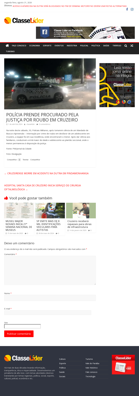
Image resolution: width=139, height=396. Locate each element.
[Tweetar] (25, 160)
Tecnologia (90, 376)
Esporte (47, 45)
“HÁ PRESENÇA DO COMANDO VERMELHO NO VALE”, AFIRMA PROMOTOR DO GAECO (52, 5)
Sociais (62, 376)
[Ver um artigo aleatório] (132, 45)
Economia (34, 45)
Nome (8, 293)
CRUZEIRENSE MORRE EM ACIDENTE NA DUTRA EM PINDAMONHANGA (46, 173)
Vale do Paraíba (92, 363)
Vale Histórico (92, 367)
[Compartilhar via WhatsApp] (35, 160)
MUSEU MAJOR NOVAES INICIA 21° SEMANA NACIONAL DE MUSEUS (19, 225)
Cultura (62, 359)
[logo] (23, 356)
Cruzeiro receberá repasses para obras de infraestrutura (79, 224)
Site (6, 322)
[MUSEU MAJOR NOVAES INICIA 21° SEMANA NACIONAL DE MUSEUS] (19, 204)
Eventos (59, 45)
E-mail (8, 308)
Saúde (106, 45)
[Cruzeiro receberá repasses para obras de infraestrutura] (81, 204)
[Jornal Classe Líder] (7, 45)
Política (95, 45)
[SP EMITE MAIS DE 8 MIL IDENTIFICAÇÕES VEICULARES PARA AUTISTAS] (50, 204)
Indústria (72, 45)
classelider (30, 124)
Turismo (10, 51)
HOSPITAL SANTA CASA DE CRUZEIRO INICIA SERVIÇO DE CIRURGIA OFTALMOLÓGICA (42, 187)
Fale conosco (19, 45)
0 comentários (44, 124)
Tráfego (117, 45)
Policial (84, 45)
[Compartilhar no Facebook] (11, 159)
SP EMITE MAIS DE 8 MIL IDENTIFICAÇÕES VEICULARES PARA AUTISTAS (49, 225)
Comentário (10, 254)
